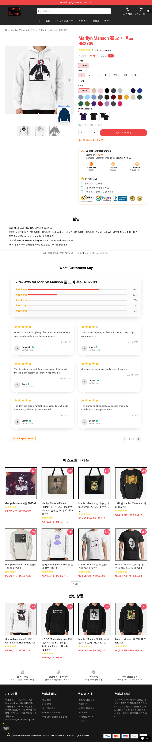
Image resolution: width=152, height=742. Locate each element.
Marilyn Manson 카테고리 (54, 30)
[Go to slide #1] (24, 131)
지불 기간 (83, 704)
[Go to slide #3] (55, 131)
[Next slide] (69, 80)
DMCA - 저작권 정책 (51, 712)
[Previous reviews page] (124, 439)
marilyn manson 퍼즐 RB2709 (20, 503)
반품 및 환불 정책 (87, 708)
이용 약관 (46, 704)
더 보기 (76, 584)
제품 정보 (46, 700)
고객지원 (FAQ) (86, 716)
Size (80, 70)
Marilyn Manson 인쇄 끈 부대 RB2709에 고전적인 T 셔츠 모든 (94, 507)
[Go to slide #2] (39, 131)
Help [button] (146, 738)
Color (80, 85)
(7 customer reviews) (101, 50)
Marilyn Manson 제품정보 (24, 30)
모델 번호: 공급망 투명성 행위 (55, 716)
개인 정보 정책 (49, 708)
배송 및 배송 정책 (87, 700)
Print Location (85, 109)
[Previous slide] (9, 80)
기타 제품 (83, 712)
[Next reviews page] (138, 439)
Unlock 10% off (6, 728)
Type (80, 61)
